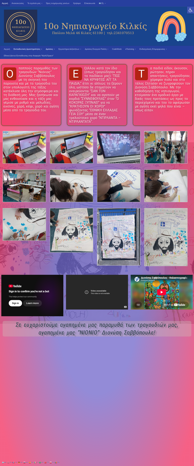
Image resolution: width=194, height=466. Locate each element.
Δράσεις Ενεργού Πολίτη (96, 49)
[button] (190, 10)
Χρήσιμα (77, 3)
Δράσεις (49, 49)
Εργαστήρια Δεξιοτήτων (68, 49)
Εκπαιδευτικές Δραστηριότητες (27, 49)
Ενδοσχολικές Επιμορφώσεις (152, 49)
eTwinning (129, 49)
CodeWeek (117, 49)
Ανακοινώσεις (18, 3)
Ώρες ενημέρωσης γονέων (57, 3)
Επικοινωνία (89, 3)
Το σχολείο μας (34, 3)
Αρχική (5, 3)
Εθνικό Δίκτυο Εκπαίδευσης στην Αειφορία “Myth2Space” (28, 55)
